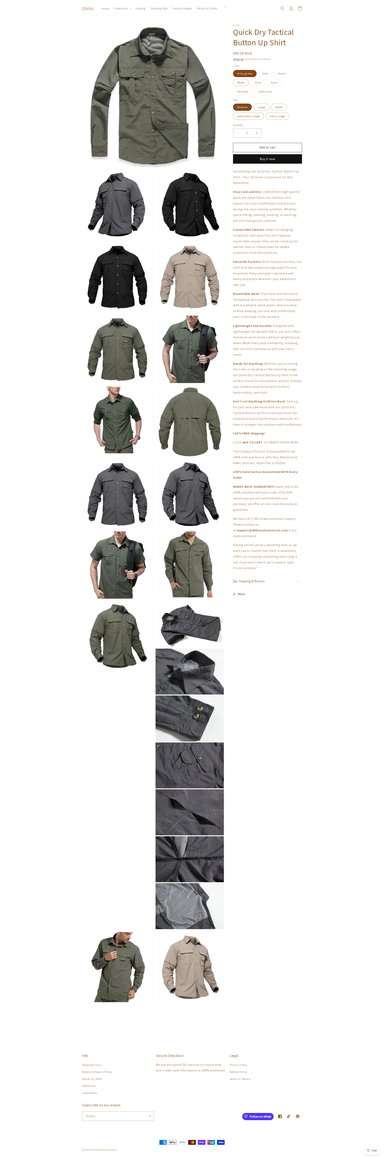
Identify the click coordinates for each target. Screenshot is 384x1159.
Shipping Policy (91, 1065)
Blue (268, 74)
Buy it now (267, 159)
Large (261, 107)
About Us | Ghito (92, 1079)
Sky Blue (245, 92)
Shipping (238, 58)
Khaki (241, 82)
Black (284, 74)
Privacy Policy (238, 1065)
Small (278, 107)
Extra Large (277, 116)
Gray (260, 83)
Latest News (89, 1093)
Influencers (89, 1086)
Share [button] (241, 594)
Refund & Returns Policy (97, 1072)
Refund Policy (238, 1072)
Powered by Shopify (106, 1149)
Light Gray (267, 92)
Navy (276, 83)
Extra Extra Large (248, 116)
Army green (244, 73)
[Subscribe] (149, 1116)
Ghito (93, 1149)
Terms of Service (240, 1079)
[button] (122, 8)
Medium (242, 107)
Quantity (238, 125)
